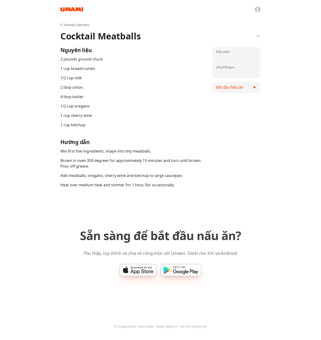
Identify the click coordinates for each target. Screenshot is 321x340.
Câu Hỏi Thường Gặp (193, 327)
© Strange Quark (125, 327)
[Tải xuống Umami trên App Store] (138, 270)
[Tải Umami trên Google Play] (180, 270)
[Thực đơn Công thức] (258, 36)
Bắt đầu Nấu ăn (229, 87)
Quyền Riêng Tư (167, 327)
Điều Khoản (146, 327)
